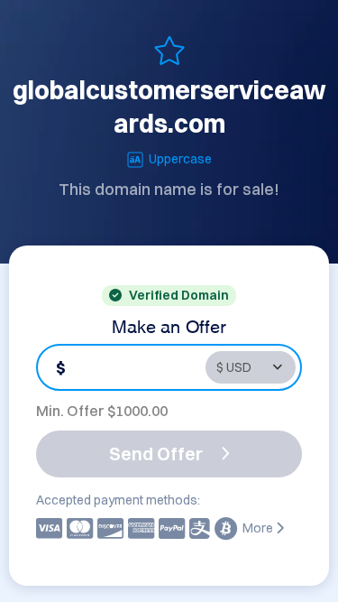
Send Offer (156, 453)
